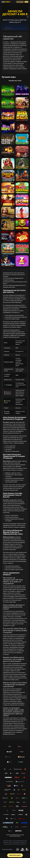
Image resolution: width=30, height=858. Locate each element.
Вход (26, 1)
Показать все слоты (15, 80)
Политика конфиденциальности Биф (15, 834)
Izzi (6, 2)
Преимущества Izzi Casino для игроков (13, 273)
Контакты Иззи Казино (15, 836)
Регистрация (20, 1)
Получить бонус (15, 855)
